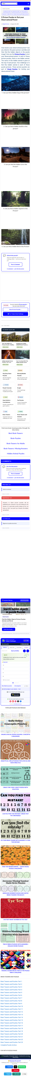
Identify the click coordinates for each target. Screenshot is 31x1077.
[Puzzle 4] (16, 682)
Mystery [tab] (5, 647)
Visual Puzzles (12, 69)
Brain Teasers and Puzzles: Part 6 (11, 995)
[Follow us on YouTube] (13, 701)
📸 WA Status (16, 1073)
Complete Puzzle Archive (9, 1045)
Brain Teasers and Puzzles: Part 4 (11, 990)
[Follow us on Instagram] (15, 701)
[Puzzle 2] (14, 682)
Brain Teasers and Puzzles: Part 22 (12, 1039)
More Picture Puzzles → (15, 309)
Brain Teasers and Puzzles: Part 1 (11, 981)
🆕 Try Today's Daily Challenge (15, 314)
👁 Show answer (6, 680)
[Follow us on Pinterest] (10, 701)
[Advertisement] (15, 285)
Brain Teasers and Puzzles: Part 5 (11, 992)
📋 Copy (24, 1074)
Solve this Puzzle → (9, 629)
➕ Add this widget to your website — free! (11, 689)
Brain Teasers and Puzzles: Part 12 (12, 1012)
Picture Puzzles (20, 54)
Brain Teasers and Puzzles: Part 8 (11, 1001)
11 (3, 665)
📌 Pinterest (15, 1070)
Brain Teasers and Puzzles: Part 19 (12, 1031)
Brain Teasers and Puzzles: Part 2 (11, 984)
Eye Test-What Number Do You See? (15, 919)
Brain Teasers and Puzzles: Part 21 (12, 1037)
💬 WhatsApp (22, 1066)
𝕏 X (15, 1066)
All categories (18, 686)
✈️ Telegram (8, 1073)
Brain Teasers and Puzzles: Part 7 (11, 998)
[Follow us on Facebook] (20, 701)
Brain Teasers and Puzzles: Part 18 (12, 1028)
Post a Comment (15, 264)
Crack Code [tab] (12, 647)
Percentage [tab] (19, 647)
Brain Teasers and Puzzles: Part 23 (12, 1042)
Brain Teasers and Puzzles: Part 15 (12, 1020)
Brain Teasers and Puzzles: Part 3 (11, 987)
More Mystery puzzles (7, 686)
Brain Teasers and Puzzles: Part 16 (12, 1023)
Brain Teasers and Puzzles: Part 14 (12, 1017)
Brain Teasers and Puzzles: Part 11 (12, 1009)
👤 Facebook (9, 1066)
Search (26, 8)
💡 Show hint (5, 662)
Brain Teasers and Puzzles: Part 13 (12, 1014)
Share (27, 686)
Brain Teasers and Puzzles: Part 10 (12, 1006)
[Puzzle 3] (15, 682)
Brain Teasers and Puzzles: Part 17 (12, 1026)
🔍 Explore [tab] (26, 647)
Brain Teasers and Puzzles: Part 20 (12, 1034)
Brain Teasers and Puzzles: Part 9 (11, 1003)
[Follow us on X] (18, 701)
